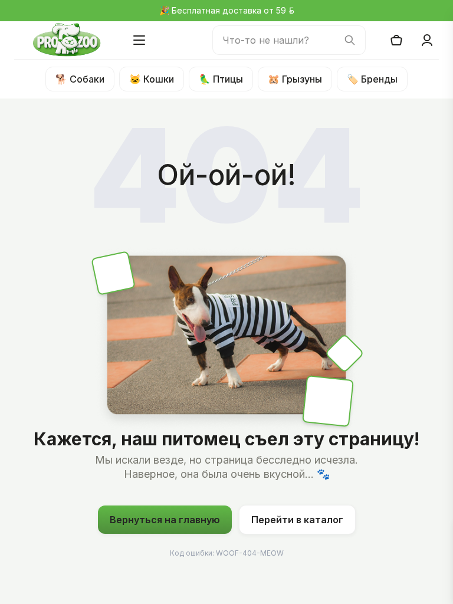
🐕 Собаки (79, 79)
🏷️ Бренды (372, 79)
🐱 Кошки (151, 79)
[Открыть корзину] (396, 40)
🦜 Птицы (221, 79)
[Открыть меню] (139, 40)
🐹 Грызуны (295, 79)
